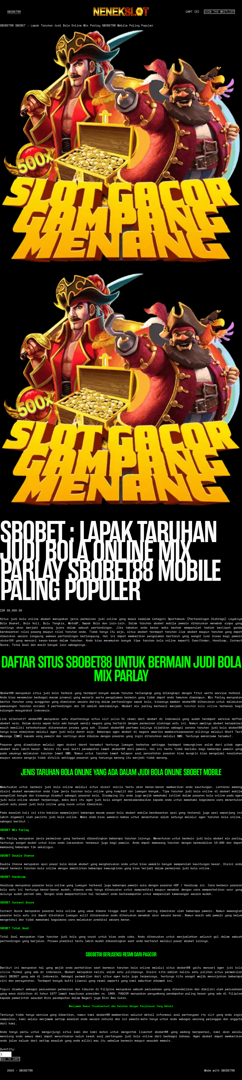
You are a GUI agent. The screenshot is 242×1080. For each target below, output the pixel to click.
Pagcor (5, 989)
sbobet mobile (111, 787)
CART (192, 12)
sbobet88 (7, 640)
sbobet (71, 744)
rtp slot (208, 1015)
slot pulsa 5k (113, 719)
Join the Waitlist (219, 12)
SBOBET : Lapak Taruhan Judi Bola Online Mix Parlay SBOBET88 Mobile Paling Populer (84, 25)
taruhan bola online (200, 706)
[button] (10, 1059)
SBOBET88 (14, 11)
